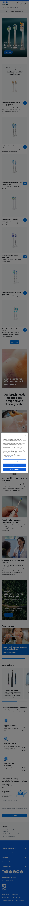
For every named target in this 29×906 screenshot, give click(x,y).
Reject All (14, 465)
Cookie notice (8, 457)
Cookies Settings (14, 461)
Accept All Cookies (14, 469)
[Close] (25, 435)
